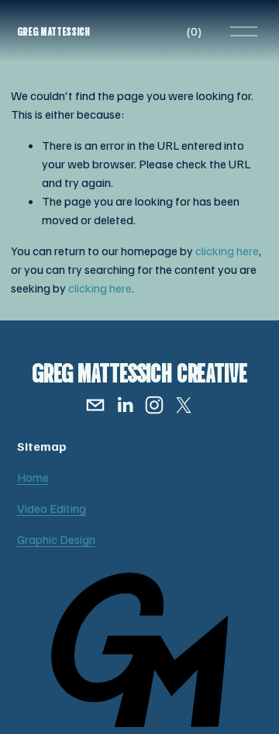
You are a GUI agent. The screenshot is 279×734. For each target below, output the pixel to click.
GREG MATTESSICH (53, 30)
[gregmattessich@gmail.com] (95, 405)
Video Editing (51, 508)
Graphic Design (56, 539)
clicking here (227, 250)
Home (33, 477)
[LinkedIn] (124, 405)
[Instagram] (154, 405)
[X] (183, 405)
